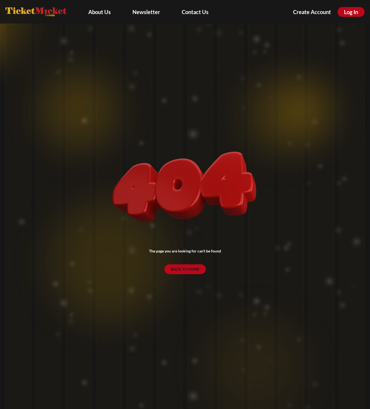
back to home (185, 269)
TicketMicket (36, 11)
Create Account (312, 12)
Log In (351, 12)
